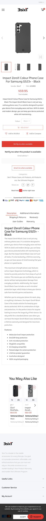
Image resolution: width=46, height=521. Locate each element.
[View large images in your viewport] (40, 56)
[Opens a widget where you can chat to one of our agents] (35, 517)
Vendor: (14, 86)
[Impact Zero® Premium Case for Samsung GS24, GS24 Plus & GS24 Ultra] (30, 391)
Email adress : (23, 155)
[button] (43, 37)
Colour (17, 121)
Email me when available (23, 168)
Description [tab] (11, 213)
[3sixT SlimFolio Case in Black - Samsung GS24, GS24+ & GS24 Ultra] (15, 391)
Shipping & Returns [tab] (17, 217)
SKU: (28, 86)
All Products (26, 177)
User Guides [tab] (18, 221)
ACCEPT (23, 517)
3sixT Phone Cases (14, 177)
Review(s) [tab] (34, 217)
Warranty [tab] (30, 221)
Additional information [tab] (29, 213)
